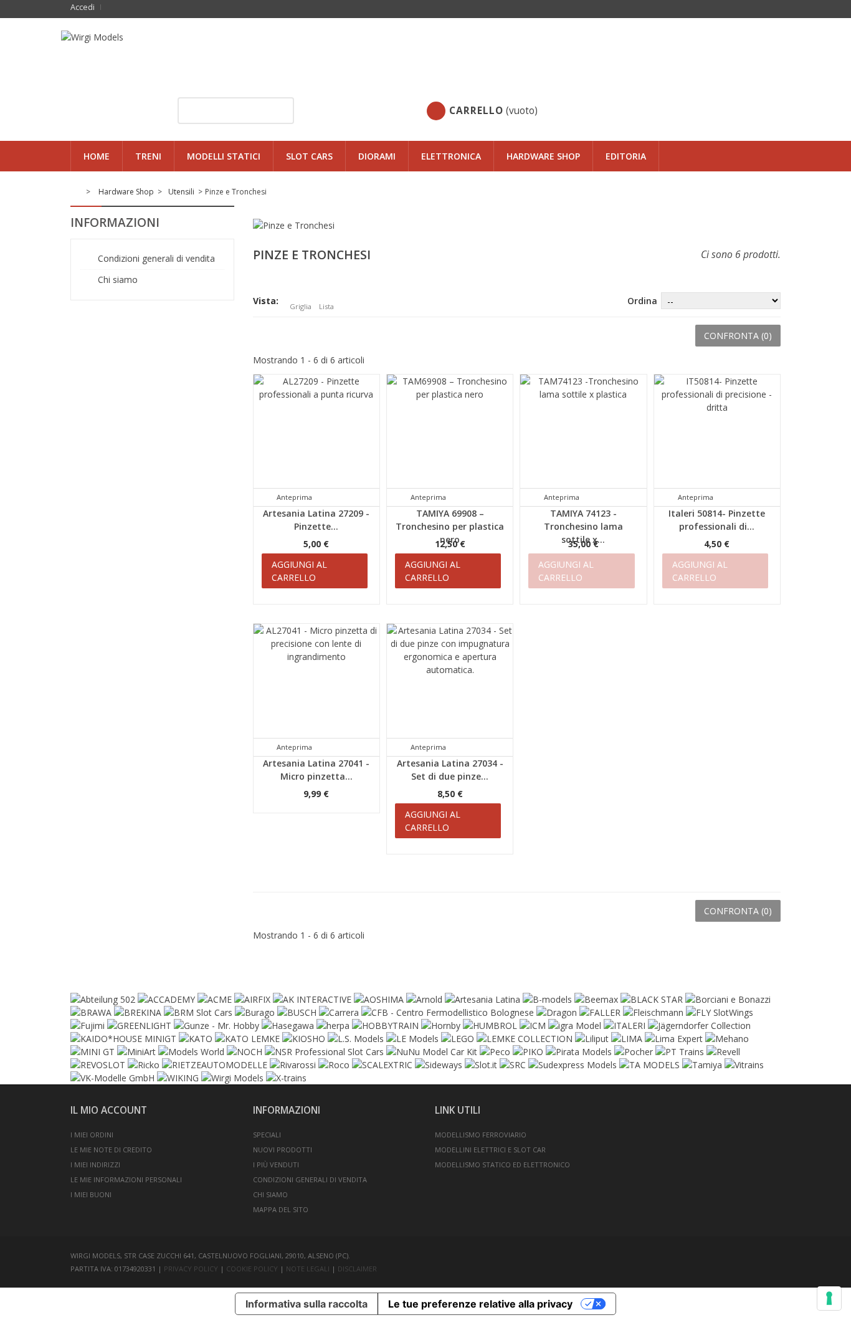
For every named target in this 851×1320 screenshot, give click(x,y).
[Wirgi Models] (425, 47)
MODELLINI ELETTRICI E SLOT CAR (490, 1149)
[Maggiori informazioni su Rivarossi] (293, 1065)
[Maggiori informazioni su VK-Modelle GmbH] (112, 1078)
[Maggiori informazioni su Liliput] (592, 1039)
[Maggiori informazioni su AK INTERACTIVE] (312, 999)
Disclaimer (357, 1268)
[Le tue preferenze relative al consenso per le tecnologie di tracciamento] (829, 1298)
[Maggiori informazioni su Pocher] (633, 1052)
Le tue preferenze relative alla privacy (480, 1304)
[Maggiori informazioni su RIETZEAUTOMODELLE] (214, 1065)
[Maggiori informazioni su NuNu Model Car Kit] (431, 1052)
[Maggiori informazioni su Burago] (255, 1012)
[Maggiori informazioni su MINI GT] (92, 1052)
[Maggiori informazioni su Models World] (191, 1052)
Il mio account (108, 1110)
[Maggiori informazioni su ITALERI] (624, 1025)
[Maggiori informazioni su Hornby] (440, 1025)
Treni (148, 156)
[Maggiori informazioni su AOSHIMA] (379, 999)
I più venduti (276, 1164)
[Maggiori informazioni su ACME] (214, 999)
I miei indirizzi (95, 1164)
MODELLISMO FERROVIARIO (480, 1134)
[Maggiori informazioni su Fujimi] (87, 1025)
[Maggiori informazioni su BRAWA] (91, 1012)
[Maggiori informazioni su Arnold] (424, 999)
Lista (326, 306)
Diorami (377, 156)
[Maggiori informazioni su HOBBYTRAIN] (385, 1025)
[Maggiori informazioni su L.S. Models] (356, 1039)
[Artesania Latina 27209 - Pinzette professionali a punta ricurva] (316, 437)
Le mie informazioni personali (126, 1179)
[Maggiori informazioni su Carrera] (339, 1012)
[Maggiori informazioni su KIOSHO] (303, 1039)
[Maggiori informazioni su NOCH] (244, 1052)
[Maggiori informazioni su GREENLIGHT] (139, 1025)
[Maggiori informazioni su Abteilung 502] (102, 999)
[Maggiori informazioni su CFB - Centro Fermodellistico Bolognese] (447, 1012)
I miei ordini (91, 1134)
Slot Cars (309, 156)
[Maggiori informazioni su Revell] (723, 1052)
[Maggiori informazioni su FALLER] (599, 1012)
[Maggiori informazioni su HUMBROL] (490, 1025)
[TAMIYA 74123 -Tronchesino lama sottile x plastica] (583, 437)
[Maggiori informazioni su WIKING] (178, 1078)
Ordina (642, 301)
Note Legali (308, 1268)
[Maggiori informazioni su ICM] (533, 1025)
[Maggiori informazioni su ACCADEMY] (166, 999)
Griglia (300, 306)
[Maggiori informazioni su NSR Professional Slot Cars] (324, 1052)
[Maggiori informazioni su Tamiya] (702, 1065)
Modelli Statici (223, 156)
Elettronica (451, 156)
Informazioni (114, 222)
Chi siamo (116, 279)
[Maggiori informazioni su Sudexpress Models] (572, 1065)
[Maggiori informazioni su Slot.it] (481, 1065)
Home (96, 156)
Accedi (82, 7)
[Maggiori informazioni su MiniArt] (136, 1052)
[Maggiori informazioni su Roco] (333, 1065)
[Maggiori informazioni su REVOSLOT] (97, 1065)
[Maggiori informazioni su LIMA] (626, 1039)
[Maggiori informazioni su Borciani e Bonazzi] (728, 999)
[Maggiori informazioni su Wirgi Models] (232, 1078)
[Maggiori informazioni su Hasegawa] (288, 1025)
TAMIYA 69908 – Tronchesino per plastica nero (450, 526)
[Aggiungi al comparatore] (336, 497)
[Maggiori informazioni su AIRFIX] (252, 999)
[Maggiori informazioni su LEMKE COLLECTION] (525, 1039)
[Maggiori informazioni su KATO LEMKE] (247, 1039)
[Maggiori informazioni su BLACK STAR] (651, 999)
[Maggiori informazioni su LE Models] (412, 1039)
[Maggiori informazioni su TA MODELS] (649, 1065)
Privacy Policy (191, 1268)
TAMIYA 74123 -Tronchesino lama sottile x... (583, 526)
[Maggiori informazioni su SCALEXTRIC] (382, 1065)
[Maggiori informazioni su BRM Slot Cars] (198, 1012)
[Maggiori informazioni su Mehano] (727, 1039)
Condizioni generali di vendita (155, 258)
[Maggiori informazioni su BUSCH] (296, 1012)
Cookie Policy (252, 1268)
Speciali (267, 1134)
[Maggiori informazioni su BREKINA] (137, 1012)
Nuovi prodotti (282, 1149)
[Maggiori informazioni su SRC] (513, 1065)
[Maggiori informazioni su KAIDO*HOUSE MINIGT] (123, 1039)
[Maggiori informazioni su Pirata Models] (579, 1052)
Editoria (626, 156)
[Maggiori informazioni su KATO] (195, 1039)
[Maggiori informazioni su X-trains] (286, 1078)
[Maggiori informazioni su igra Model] (574, 1025)
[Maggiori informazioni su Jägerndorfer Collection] (699, 1025)
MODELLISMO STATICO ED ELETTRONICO (502, 1164)
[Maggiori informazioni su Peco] (495, 1052)
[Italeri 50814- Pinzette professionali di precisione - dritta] (717, 437)
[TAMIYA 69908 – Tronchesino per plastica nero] (450, 437)
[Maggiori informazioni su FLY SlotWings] (719, 1012)
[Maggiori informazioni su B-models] (547, 999)
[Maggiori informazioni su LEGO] (457, 1039)
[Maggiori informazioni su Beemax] (596, 999)
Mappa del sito (280, 1209)
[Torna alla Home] (77, 191)
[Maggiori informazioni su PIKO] (528, 1052)
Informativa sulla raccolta (306, 1304)
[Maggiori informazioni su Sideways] (438, 1065)
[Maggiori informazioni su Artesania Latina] (482, 999)
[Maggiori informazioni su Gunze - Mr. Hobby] (216, 1025)
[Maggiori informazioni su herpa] (332, 1025)
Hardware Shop (543, 156)
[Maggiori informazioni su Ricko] (143, 1065)
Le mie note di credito (111, 1149)
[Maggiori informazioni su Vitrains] (744, 1065)
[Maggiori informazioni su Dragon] (556, 1012)
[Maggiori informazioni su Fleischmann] (653, 1012)
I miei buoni (91, 1194)
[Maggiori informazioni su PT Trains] (679, 1052)
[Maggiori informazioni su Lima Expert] (674, 1039)
